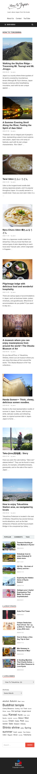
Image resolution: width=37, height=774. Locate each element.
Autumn (13, 700)
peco (14, 72)
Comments (18, 537)
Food (25, 708)
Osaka (17, 721)
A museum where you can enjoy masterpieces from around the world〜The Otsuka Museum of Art (18, 344)
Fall (21, 708)
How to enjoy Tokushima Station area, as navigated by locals (18, 507)
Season (17, 724)
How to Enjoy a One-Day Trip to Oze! (25, 638)
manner (10, 718)
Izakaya (5, 715)
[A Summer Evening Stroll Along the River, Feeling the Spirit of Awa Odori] (18, 109)
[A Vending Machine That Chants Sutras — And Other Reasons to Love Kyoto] (9, 660)
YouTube (27, 18)
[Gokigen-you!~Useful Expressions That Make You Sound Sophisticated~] (9, 590)
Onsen (11, 720)
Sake (11, 723)
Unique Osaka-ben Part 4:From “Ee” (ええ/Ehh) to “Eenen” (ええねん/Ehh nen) (25, 625)
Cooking (17, 708)
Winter (15, 735)
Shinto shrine (11, 727)
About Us (10, 18)
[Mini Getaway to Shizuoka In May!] (9, 648)
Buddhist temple (13, 705)
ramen (5, 723)
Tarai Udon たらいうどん (15, 178)
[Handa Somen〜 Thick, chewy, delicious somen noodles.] (18, 386)
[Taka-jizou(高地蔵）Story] (18, 440)
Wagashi (10, 735)
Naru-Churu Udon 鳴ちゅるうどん (18, 231)
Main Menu (11, 24)
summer (7, 731)
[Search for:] (18, 745)
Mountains (5, 721)
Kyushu (5, 718)
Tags (28, 537)
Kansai (13, 714)
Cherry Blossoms (8, 708)
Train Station (26, 732)
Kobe (25, 715)
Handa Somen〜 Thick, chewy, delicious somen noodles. (18, 401)
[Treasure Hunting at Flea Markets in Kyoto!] (9, 542)
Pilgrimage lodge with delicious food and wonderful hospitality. (18, 286)
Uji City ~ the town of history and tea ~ (25, 567)
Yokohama (27, 735)
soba (22, 728)
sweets (20, 732)
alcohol (6, 701)
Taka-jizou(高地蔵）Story (15, 453)
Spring (28, 727)
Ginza (4, 711)
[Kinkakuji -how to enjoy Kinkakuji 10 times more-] (9, 554)
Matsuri (21, 718)
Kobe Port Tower (23, 611)
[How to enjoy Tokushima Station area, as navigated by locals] (18, 491)
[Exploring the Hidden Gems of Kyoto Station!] (9, 578)
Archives (6, 689)
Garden (30, 708)
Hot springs (16, 711)
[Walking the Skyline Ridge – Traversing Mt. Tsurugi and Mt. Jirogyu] (18, 50)
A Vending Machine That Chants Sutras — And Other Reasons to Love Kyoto (25, 663)
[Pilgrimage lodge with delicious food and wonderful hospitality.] (18, 270)
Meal (27, 717)
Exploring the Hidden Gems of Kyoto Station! (25, 579)
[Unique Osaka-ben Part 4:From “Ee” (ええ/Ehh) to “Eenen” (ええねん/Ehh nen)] (9, 623)
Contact (18, 18)
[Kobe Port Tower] (9, 611)
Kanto (20, 714)
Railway (27, 721)
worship (20, 735)
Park (22, 720)
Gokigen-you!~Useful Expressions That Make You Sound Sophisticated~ (25, 593)
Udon (5, 735)
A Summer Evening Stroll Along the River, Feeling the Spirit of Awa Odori (17, 125)
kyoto (28, 715)
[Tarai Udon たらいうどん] (18, 165)
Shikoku (23, 724)
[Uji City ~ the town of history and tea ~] (9, 566)
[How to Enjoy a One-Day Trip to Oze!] (9, 637)
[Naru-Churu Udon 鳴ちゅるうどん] (18, 216)
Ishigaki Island (26, 711)
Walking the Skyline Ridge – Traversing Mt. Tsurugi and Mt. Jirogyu (18, 66)
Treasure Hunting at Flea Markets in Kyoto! (25, 543)
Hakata (8, 711)
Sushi (15, 732)
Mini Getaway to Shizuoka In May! (23, 649)
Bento (23, 701)
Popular (7, 537)
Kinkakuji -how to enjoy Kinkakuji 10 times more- (24, 556)
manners (15, 718)
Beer (19, 701)
